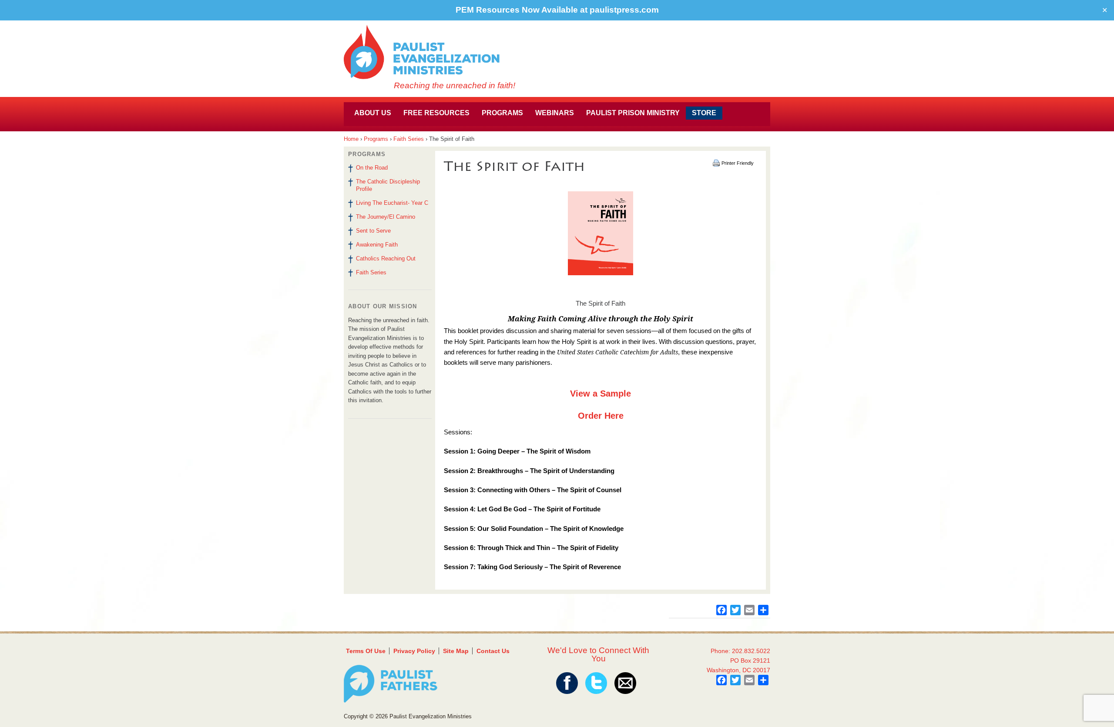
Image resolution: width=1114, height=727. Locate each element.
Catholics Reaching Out (386, 258)
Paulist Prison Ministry (633, 113)
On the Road (372, 167)
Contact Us (493, 650)
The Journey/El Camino (385, 216)
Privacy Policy (414, 650)
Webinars (554, 113)
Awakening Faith (377, 244)
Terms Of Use (366, 650)
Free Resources (436, 113)
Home (351, 139)
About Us (372, 113)
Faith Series (408, 139)
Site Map (456, 650)
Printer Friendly (737, 163)
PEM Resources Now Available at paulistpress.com (557, 9)
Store (704, 113)
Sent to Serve (373, 230)
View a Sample (600, 393)
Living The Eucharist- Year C (392, 203)
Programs (502, 113)
